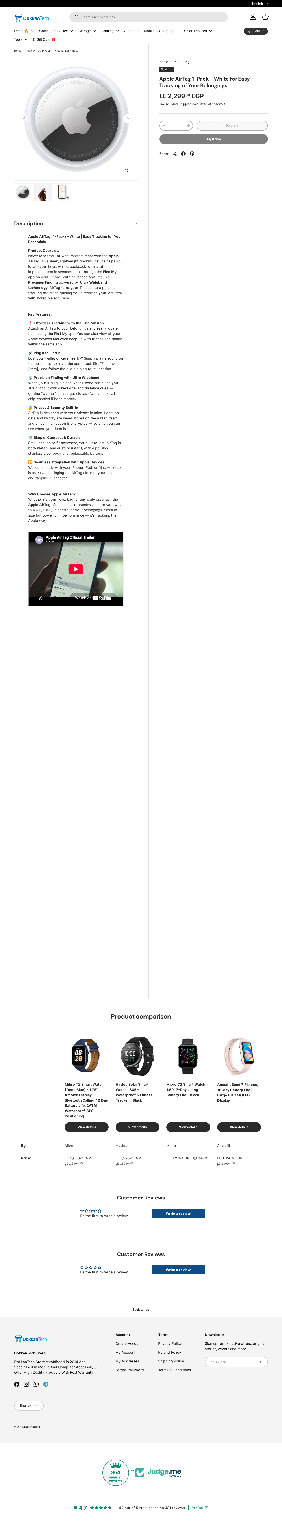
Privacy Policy (170, 1343)
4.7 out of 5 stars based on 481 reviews (152, 1508)
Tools (18, 39)
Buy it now (213, 139)
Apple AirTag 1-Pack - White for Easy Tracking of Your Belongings (52, 50)
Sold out (232, 125)
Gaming (107, 31)
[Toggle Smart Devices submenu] (210, 30)
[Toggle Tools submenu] (26, 39)
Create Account (128, 1343)
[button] (265, 17)
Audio (129, 31)
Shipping (185, 104)
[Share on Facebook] (183, 153)
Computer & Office (53, 31)
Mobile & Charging (158, 31)
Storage (84, 31)
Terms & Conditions (174, 1370)
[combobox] (148, 17)
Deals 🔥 (21, 31)
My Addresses (127, 1361)
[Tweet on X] (174, 153)
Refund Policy (169, 1352)
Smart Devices (195, 31)
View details (87, 1127)
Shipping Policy (171, 1361)
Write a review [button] (178, 1213)
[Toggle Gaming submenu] (117, 30)
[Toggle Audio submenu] (137, 30)
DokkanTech (32, 1426)
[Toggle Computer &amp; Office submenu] (71, 30)
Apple (163, 62)
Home (17, 50)
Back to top (141, 1309)
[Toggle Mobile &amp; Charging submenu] (177, 30)
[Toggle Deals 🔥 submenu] (32, 30)
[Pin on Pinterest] (192, 153)
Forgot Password (129, 1370)
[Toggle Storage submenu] (94, 30)
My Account (125, 1352)
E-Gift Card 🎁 (44, 39)
